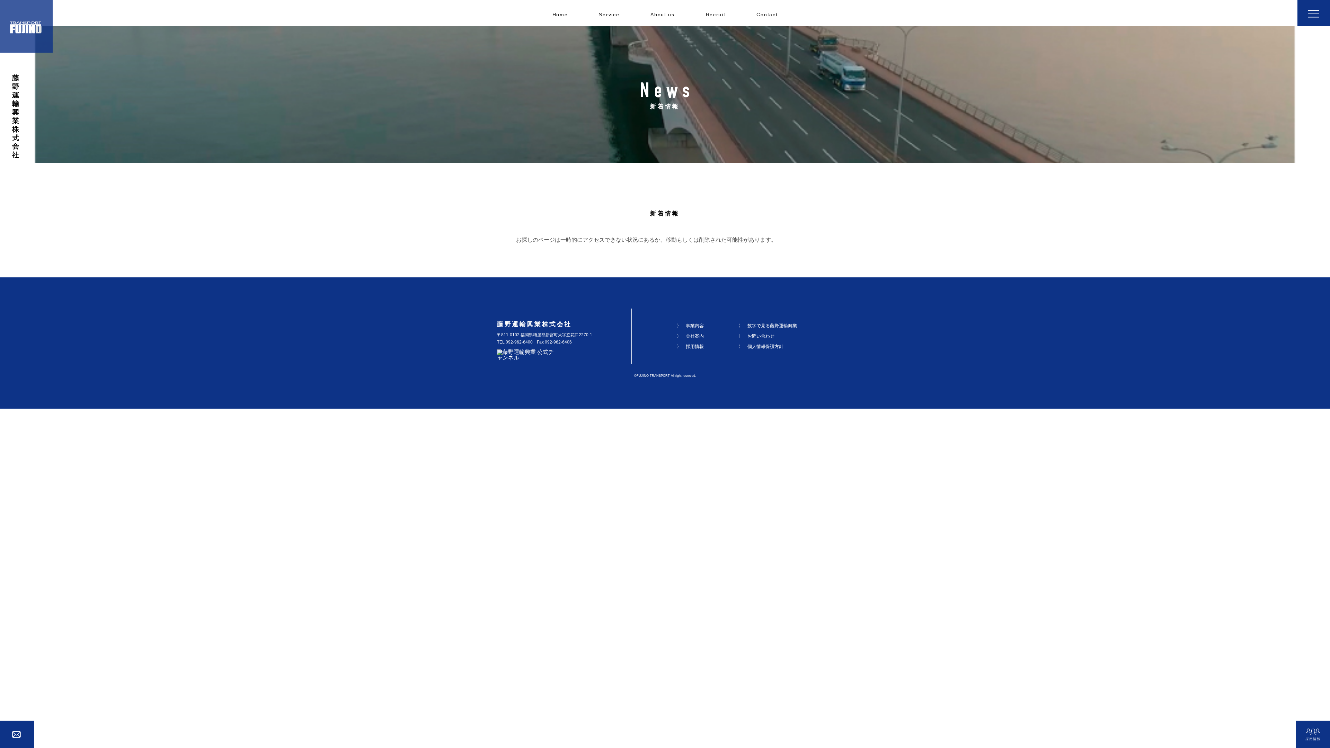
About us (662, 14)
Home (560, 14)
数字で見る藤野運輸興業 (772, 325)
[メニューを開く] (1313, 13)
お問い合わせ (760, 336)
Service (609, 14)
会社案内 (695, 336)
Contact (767, 14)
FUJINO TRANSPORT (653, 375)
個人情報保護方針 (765, 346)
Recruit (716, 14)
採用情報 (695, 346)
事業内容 (695, 325)
